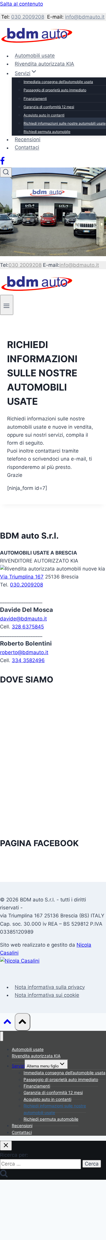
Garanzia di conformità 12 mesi (49, 107)
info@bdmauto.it (85, 17)
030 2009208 (27, 17)
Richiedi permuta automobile (47, 131)
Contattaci (27, 148)
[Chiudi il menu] (1, 1036)
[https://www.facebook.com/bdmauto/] (2, 163)
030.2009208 (26, 585)
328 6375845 (28, 627)
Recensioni (27, 139)
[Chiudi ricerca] (6, 1145)
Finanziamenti (35, 98)
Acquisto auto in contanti (44, 115)
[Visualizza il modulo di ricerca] (6, 172)
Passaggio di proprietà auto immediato (55, 90)
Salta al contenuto (21, 4)
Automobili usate (35, 56)
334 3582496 (28, 660)
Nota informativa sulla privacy (50, 987)
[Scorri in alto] (7, 1023)
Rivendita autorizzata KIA (44, 64)
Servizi (18, 1065)
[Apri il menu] (6, 305)
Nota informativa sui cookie (47, 995)
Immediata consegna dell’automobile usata (58, 81)
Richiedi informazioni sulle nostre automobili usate (65, 123)
